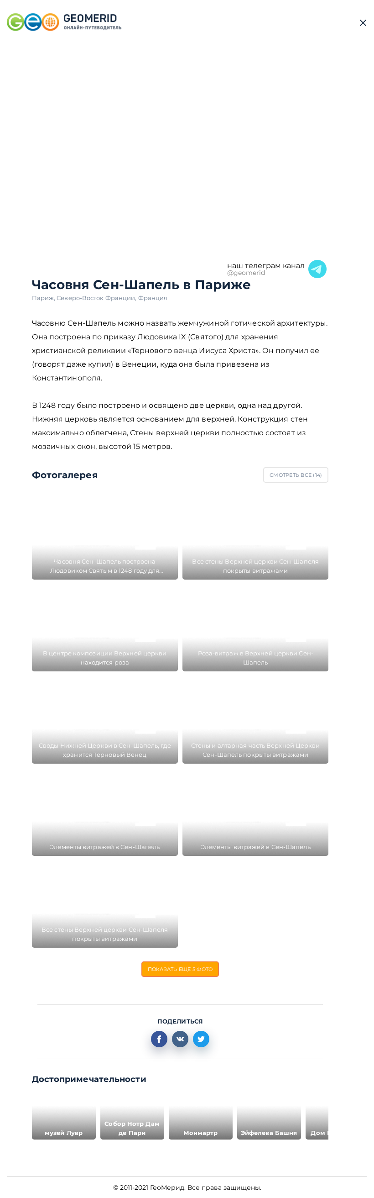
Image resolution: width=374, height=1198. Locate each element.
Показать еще (180, 969)
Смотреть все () (296, 475)
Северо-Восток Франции (97, 297)
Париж (44, 297)
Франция (153, 297)
